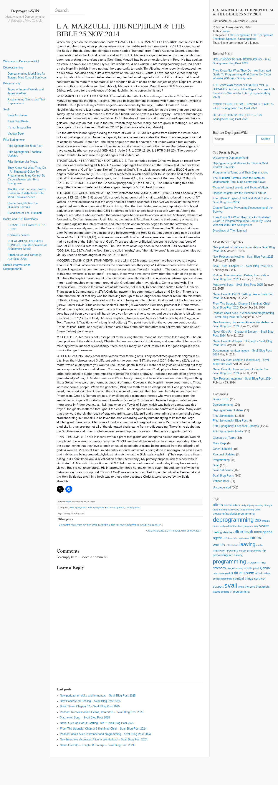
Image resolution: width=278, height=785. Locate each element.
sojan (68, 501)
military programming (250, 550)
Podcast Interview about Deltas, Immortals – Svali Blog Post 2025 (101, 712)
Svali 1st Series (18, 115)
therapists (263, 586)
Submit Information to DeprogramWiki (16, 266)
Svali (6, 109)
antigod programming (252, 505)
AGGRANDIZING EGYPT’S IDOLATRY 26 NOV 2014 (174, 531)
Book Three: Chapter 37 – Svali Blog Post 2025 (90, 706)
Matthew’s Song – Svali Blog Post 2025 (85, 717)
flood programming (248, 526)
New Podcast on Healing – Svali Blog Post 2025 (90, 701)
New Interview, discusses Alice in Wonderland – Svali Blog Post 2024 (103, 739)
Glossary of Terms (224, 437)
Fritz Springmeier (14, 139)
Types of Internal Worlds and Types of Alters (26, 91)
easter (216, 526)
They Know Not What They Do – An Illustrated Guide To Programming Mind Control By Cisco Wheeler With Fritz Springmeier (27, 175)
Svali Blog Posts (18, 121)
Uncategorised (133, 507)
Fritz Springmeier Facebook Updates (25, 153)
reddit (229, 573)
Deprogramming (13, 67)
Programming (11, 83)
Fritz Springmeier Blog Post (25, 145)
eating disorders (228, 526)
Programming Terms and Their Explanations (27, 101)
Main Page (219, 443)
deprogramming (233, 520)
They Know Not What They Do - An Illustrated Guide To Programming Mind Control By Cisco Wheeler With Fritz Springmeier (242, 221)
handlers (264, 526)
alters (218, 504)
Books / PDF (221, 399)
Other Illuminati (222, 448)
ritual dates (262, 573)
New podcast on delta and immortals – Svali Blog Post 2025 (98, 695)
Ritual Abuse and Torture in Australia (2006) (24, 256)
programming (229, 561)
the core (250, 586)
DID (258, 520)
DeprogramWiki (25, 10)
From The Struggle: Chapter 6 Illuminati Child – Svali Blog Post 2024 (103, 728)
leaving (247, 544)
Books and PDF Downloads (20, 219)
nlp (264, 550)
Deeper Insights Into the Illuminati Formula (23, 205)
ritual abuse (244, 573)
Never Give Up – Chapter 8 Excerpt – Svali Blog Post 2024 (97, 745)
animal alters (232, 505)
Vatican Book (16, 133)
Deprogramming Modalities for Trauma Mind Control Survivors (27, 75)
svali (230, 585)
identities (228, 532)
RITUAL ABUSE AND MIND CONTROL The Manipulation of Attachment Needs (27, 245)
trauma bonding (221, 591)
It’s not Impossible (19, 127)
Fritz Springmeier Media (23, 161)
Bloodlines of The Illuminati (25, 213)
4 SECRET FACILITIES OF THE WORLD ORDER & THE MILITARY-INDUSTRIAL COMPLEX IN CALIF (110, 525)
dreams (266, 521)
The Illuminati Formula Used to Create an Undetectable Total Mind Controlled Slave (27, 193)
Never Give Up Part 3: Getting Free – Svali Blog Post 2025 (97, 723)
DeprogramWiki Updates (228, 410)
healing (217, 532)
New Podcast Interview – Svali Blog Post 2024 (242, 378)
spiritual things (243, 578)
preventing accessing (228, 555)
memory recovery (225, 550)
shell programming (222, 578)
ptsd (256, 568)
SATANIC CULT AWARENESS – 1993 (27, 227)
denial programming (242, 513)
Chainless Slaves (19, 235)
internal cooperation (238, 538)
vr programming (240, 591)
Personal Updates (224, 454)
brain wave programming (241, 509)
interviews (232, 545)
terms (241, 586)
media (259, 545)
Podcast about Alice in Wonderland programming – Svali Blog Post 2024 (105, 734)
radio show (218, 573)
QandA (265, 568)
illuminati (244, 531)
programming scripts (239, 568)
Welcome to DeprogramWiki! (21, 61)
